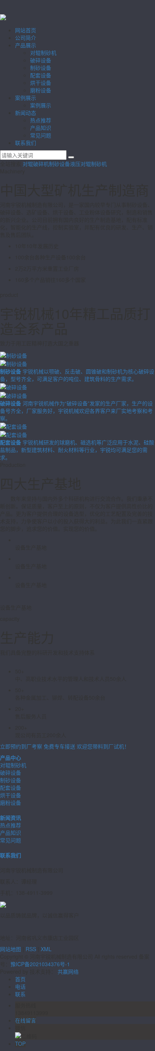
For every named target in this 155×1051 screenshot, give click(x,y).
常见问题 (40, 135)
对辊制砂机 (43, 52)
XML (46, 949)
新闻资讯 (10, 817)
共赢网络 (68, 971)
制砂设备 (40, 67)
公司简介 (25, 37)
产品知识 (40, 127)
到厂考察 (21, 746)
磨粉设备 (40, 90)
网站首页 (25, 30)
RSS (31, 949)
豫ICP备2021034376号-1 (40, 964)
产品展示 (25, 45)
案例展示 (25, 97)
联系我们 (25, 142)
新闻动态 (25, 112)
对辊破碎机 (36, 163)
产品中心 (10, 757)
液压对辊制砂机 (88, 163)
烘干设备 (40, 82)
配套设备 (40, 75)
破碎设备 (40, 60)
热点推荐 (40, 120)
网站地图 (10, 949)
